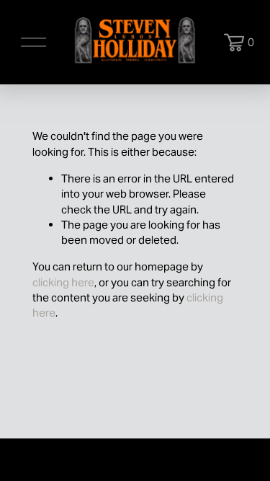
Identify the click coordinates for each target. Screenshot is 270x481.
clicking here (63, 282)
